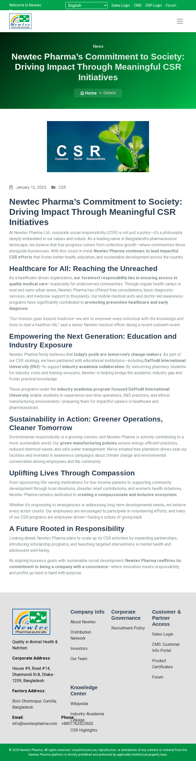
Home (91, 93)
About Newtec (83, 621)
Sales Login (121, 5)
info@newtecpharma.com (34, 723)
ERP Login (154, 5)
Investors (79, 648)
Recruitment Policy (128, 628)
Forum (171, 5)
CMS (138, 5)
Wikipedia (79, 703)
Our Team (78, 658)
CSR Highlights (83, 730)
